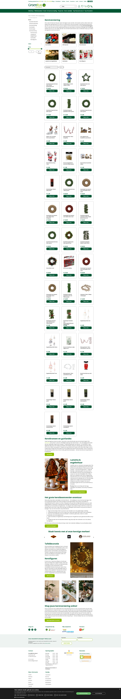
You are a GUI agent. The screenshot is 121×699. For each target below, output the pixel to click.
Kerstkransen (34, 32)
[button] (44, 697)
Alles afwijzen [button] (98, 693)
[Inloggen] (79, 6)
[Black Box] (53, 537)
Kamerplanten (48, 678)
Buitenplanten (48, 682)
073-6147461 (31, 659)
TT (35, 630)
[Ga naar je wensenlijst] (82, 6)
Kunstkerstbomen (33, 21)
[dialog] (60, 693)
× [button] (119, 689)
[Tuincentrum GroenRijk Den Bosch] (37, 6)
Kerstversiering (33, 30)
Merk (29, 44)
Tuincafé (30, 686)
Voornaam (63, 637)
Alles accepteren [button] (83, 693)
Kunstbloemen (48, 680)
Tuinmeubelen (48, 684)
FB (29, 630)
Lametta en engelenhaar (78, 492)
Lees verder (23, 693)
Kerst (29, 19)
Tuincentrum (47, 674)
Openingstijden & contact (53, 620)
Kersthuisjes (32, 29)
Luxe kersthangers (51, 526)
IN (32, 630)
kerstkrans (47, 442)
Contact (29, 674)
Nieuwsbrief (30, 684)
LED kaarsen (50, 575)
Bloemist (47, 676)
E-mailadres (79, 637)
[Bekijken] (85, 6)
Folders (29, 678)
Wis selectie (39, 53)
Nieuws (29, 682)
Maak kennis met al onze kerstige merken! (69, 531)
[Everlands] (69, 537)
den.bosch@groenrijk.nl (33, 660)
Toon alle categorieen (33, 17)
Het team (30, 680)
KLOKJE (88, 6)
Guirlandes (49, 454)
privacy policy (47, 643)
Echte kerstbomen (33, 23)
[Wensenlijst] (82, 6)
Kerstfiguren (34, 39)
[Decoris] (84, 537)
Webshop (30, 676)
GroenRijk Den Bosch (32, 653)
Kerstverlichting (33, 25)
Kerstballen (32, 27)
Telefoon (92, 6)
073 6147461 (49, 1)
